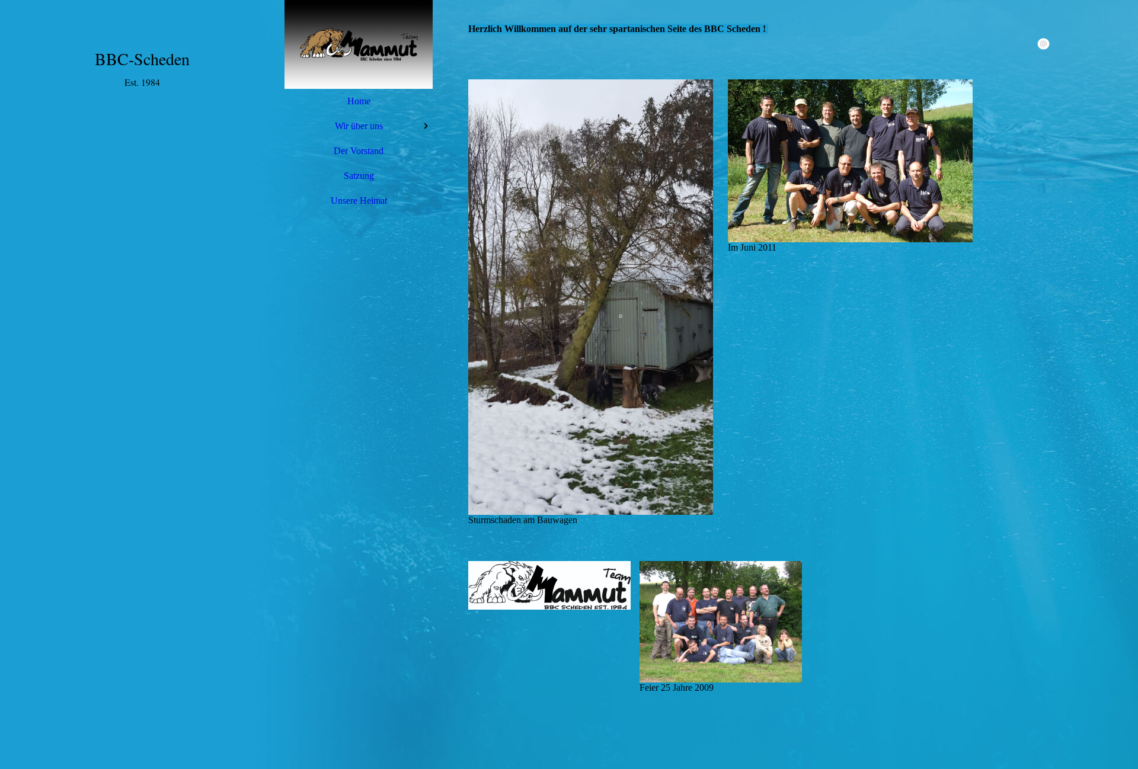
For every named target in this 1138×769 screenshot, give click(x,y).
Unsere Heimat (359, 201)
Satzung (359, 176)
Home (358, 101)
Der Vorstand (358, 151)
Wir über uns (359, 126)
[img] (358, 44)
